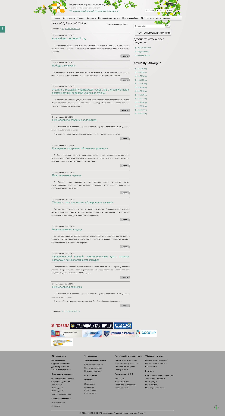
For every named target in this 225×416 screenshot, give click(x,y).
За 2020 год (142, 87)
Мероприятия (89, 384)
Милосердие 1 (57, 388)
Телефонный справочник (155, 378)
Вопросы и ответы (122, 388)
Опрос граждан (151, 382)
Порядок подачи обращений (156, 360)
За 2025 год (142, 69)
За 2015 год (142, 106)
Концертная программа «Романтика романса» (80, 148)
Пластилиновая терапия (67, 175)
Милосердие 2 (57, 391)
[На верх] (216, 407)
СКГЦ (58, 8)
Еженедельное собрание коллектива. (74, 120)
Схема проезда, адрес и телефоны (159, 375)
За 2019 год (142, 91)
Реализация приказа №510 (125, 385)
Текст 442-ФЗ (120, 378)
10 (76, 29)
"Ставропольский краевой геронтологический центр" (94, 11)
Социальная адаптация (60, 382)
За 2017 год (142, 99)
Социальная (56, 406)
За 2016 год (142, 102)
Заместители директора (60, 370)
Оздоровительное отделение (62, 378)
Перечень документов (93, 368)
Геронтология (56, 385)
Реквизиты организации (93, 365)
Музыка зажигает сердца (67, 229)
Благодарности (143, 55)
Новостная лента (144, 48)
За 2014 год (142, 110)
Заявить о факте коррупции (126, 360)
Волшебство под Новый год (69, 38)
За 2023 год (142, 76)
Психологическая (58, 403)
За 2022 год (142, 80)
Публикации (89, 387)
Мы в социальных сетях (154, 388)
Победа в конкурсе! (64, 65)
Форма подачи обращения (155, 363)
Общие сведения (58, 360)
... (78, 29)
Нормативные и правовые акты (127, 363)
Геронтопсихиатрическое (61, 394)
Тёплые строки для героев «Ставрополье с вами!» (83, 202)
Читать (125, 56)
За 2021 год (142, 84)
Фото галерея (90, 375)
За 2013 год (142, 114)
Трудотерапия (90, 356)
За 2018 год (142, 95)
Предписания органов (92, 371)
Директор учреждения (60, 367)
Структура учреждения (60, 363)
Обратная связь (151, 385)
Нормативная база (122, 382)
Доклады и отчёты (122, 370)
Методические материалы (125, 367)
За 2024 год (142, 72)
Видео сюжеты (143, 52)
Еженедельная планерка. (67, 287)
